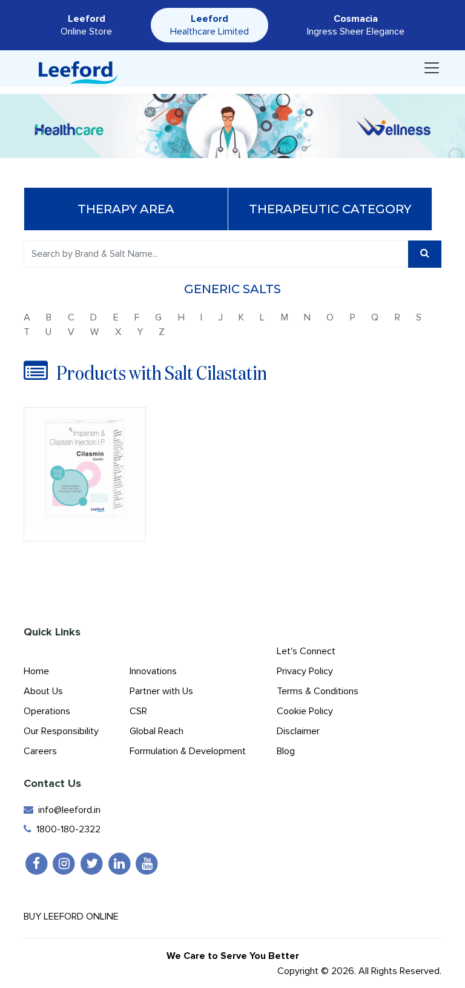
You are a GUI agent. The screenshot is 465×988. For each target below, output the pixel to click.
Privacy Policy (305, 671)
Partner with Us (161, 691)
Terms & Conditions (317, 691)
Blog (286, 751)
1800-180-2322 (66, 829)
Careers (40, 751)
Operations (47, 711)
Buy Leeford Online (75, 916)
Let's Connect (306, 651)
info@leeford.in (67, 810)
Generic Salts (232, 289)
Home (36, 671)
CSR (138, 711)
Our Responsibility (61, 731)
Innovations (153, 671)
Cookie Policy (305, 711)
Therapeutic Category (330, 209)
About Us (43, 691)
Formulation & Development (188, 751)
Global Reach (156, 731)
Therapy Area (126, 209)
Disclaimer (298, 731)
